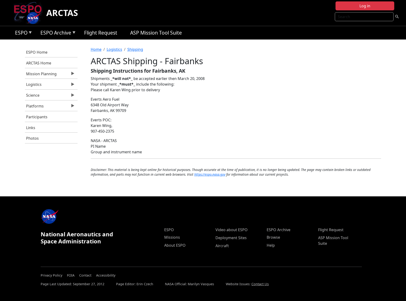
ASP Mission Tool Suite (156, 32)
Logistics (33, 85)
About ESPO (175, 245)
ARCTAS (62, 13)
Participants (36, 116)
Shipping (135, 49)
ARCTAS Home (38, 63)
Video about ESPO (231, 229)
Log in (364, 5)
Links (30, 127)
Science (32, 96)
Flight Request (100, 32)
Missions (172, 237)
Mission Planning (41, 75)
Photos (32, 138)
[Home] (30, 13)
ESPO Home (36, 52)
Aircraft (222, 245)
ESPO (20, 33)
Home (96, 49)
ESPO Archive (54, 33)
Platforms (34, 107)
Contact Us (260, 284)
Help (271, 245)
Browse (273, 237)
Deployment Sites (231, 237)
